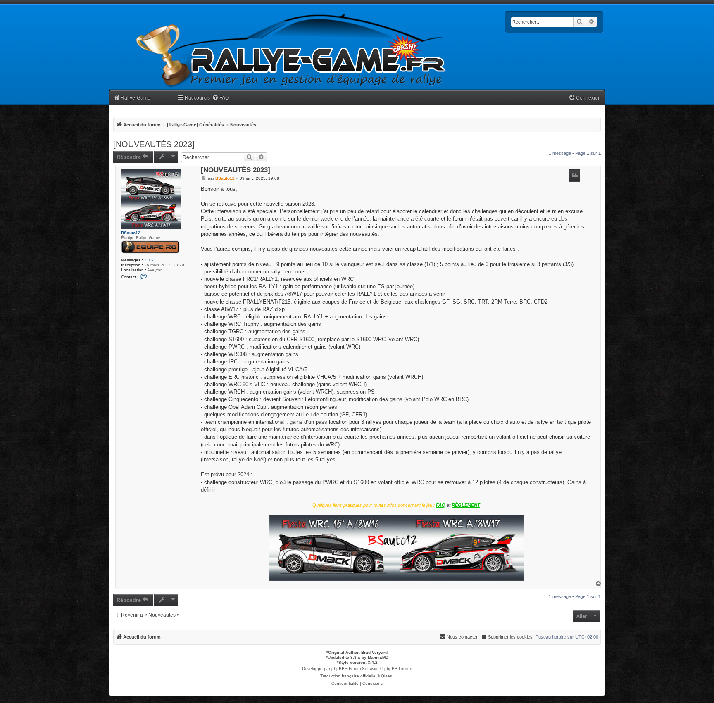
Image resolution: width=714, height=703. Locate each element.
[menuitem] (220, 98)
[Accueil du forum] (291, 51)
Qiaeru (387, 676)
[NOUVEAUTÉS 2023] (154, 144)
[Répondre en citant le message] (574, 175)
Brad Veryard (374, 652)
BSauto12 (130, 232)
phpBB (338, 668)
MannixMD (378, 657)
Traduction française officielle (348, 676)
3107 (149, 260)
